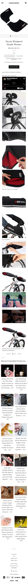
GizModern (15, 574)
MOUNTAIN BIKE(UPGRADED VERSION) (14, 59)
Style (14, 53)
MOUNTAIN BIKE (9, 56)
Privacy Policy (14, 563)
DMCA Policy (14, 560)
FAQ (14, 556)
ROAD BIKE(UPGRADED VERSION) (14, 62)
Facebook (14, 571)
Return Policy (14, 558)
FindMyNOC (14, 567)
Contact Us (14, 554)
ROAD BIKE (20, 56)
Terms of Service (14, 565)
